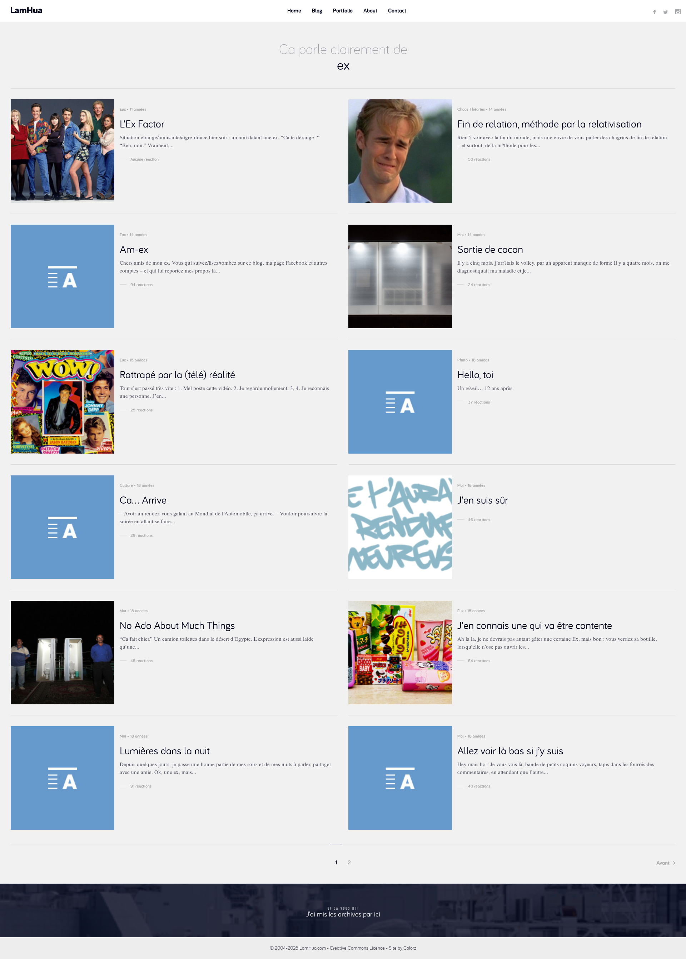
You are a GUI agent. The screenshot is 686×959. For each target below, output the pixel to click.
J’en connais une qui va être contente (534, 625)
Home (294, 10)
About (370, 10)
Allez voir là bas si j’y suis (510, 750)
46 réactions (479, 520)
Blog (317, 10)
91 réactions (140, 786)
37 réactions (479, 402)
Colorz (409, 948)
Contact (397, 10)
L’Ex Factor (142, 123)
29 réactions (141, 535)
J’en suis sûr (482, 499)
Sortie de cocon (490, 249)
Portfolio (343, 10)
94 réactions (141, 285)
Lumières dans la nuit (165, 750)
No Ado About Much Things (177, 625)
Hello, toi (475, 374)
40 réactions (479, 786)
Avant (663, 862)
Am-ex (134, 249)
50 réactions (479, 159)
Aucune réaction (144, 159)
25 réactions (141, 410)
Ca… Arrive (143, 499)
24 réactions (479, 285)
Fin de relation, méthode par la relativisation (549, 123)
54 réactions (479, 661)
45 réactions (141, 661)
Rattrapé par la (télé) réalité (177, 374)
